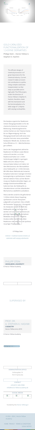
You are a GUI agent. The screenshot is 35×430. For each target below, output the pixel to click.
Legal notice (27, 426)
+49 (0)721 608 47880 (17, 385)
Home (6, 424)
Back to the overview (12, 346)
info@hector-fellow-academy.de (17, 388)
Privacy (12, 424)
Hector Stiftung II (22, 405)
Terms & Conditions (23, 424)
